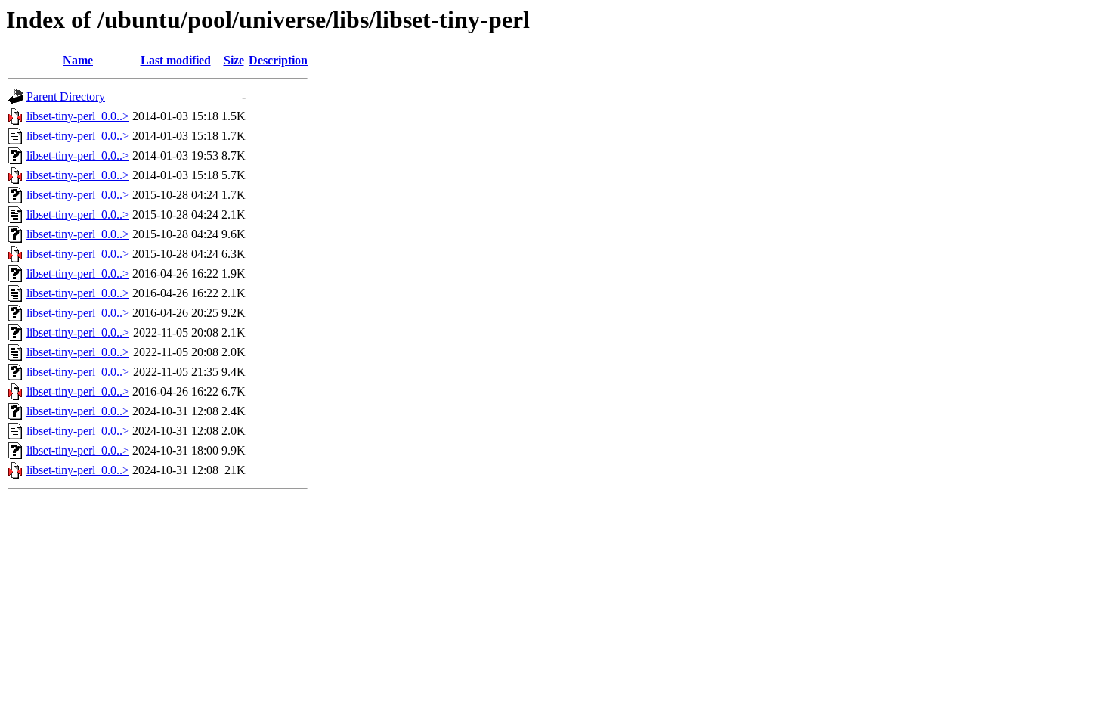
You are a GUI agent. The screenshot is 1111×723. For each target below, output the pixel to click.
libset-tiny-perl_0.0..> (77, 116)
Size (234, 60)
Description (278, 60)
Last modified (176, 60)
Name (78, 60)
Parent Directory (65, 96)
